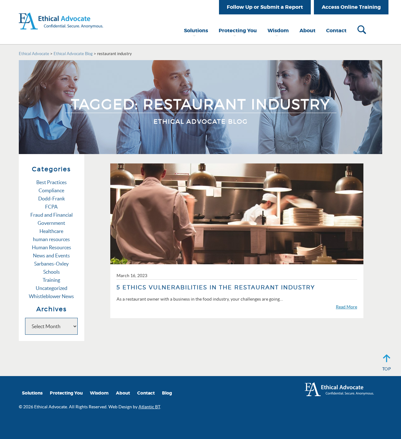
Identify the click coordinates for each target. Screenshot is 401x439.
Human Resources (51, 247)
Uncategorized (51, 288)
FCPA (51, 206)
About (307, 30)
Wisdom (278, 30)
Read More (346, 306)
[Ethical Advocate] (61, 14)
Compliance (51, 190)
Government (51, 223)
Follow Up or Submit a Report (265, 7)
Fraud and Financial (51, 215)
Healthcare (51, 231)
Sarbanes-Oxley (51, 263)
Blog (167, 393)
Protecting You (238, 30)
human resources (51, 239)
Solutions (196, 30)
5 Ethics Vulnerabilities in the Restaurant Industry (216, 287)
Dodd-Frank (51, 198)
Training (51, 280)
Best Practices (51, 182)
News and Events (51, 255)
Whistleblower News (51, 296)
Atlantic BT (149, 406)
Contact (336, 30)
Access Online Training (351, 7)
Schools (51, 272)
